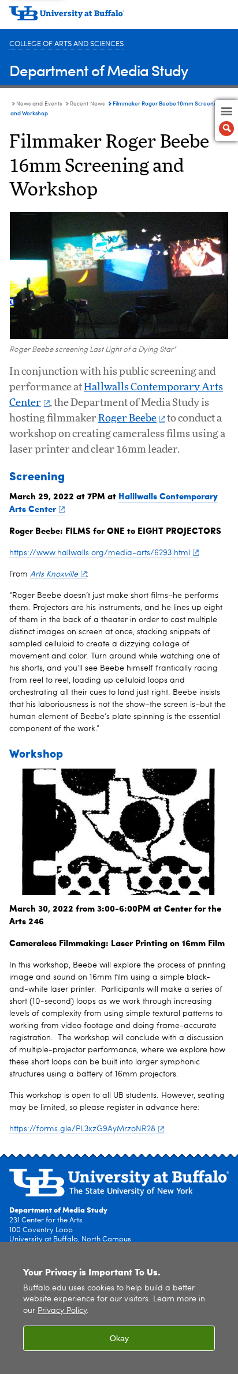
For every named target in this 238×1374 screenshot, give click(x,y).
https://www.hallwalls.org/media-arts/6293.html (99, 553)
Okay (119, 1338)
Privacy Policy (62, 1311)
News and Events (39, 104)
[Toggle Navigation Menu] (226, 120)
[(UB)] (119, 17)
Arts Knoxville (54, 574)
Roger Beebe (127, 418)
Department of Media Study (98, 70)
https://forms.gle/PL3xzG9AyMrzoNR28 (82, 1129)
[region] (119, 1308)
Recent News (87, 104)
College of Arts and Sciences (66, 44)
